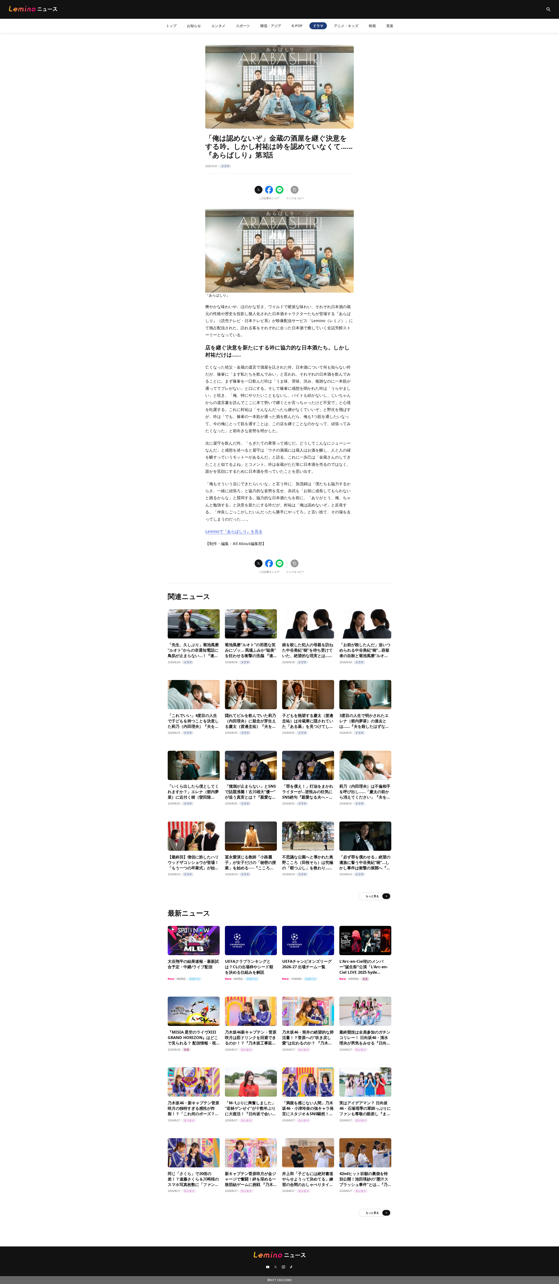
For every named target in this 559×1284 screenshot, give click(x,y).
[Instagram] (283, 1267)
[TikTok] (291, 1267)
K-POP (297, 25)
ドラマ (318, 25)
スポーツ (243, 25)
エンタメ (218, 25)
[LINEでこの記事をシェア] (279, 190)
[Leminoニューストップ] (33, 9)
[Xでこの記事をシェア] (258, 190)
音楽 (389, 25)
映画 (372, 25)
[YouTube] (268, 1267)
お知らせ (194, 25)
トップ (171, 25)
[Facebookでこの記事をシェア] (269, 190)
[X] (276, 1267)
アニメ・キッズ (346, 25)
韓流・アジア (270, 25)
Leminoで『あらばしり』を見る (233, 531)
